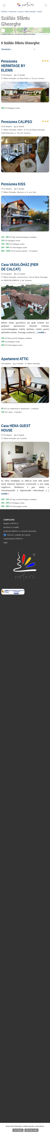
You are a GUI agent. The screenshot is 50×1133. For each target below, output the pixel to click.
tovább (42, 332)
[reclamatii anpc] (13, 594)
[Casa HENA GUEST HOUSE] (25, 476)
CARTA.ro (8, 520)
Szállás (39, 11)
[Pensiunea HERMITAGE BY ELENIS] (25, 100)
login (5, 542)
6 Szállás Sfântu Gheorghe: (20, 43)
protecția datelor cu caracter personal (19, 531)
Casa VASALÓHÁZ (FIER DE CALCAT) (19, 266)
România (4, 11)
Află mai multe (31, 1130)
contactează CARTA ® (13, 539)
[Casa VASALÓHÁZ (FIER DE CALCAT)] (25, 318)
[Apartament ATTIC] (25, 401)
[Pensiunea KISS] (25, 229)
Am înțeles (18, 1130)
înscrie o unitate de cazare (18, 535)
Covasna (20, 11)
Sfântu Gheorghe (30, 11)
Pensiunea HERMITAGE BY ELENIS (13, 65)
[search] (46, 7)
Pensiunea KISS (13, 184)
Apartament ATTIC (15, 359)
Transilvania (12, 11)
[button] (25, 29)
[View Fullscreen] (3, 30)
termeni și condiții (11, 527)
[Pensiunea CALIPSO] (25, 170)
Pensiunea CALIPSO (16, 121)
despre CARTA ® (10, 523)
